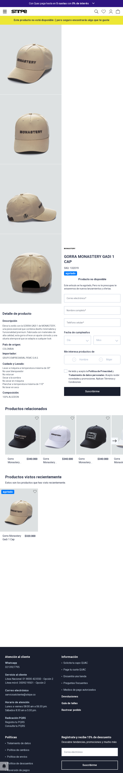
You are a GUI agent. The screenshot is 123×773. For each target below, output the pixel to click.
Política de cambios (18, 750)
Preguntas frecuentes (75, 683)
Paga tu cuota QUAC (74, 669)
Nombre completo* (76, 310)
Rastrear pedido (71, 709)
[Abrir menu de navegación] (4, 11)
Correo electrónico (73, 752)
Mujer (109, 359)
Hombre (83, 359)
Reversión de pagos (18, 770)
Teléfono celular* (75, 322)
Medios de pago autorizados (79, 689)
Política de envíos (17, 756)
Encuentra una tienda (74, 676)
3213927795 (12, 667)
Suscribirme (92, 391)
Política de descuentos (20, 763)
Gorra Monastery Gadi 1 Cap (12, 537)
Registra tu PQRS (15, 722)
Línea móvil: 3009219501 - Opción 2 (25, 682)
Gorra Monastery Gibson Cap (49, 460)
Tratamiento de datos (19, 743)
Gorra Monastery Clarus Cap (85, 460)
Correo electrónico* (76, 298)
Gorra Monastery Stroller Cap (14, 460)
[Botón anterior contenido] (114, 441)
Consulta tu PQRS (15, 726)
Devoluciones (70, 696)
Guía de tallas (70, 703)
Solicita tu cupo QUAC (75, 662)
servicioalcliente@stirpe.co (20, 694)
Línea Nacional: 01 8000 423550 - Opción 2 (29, 678)
